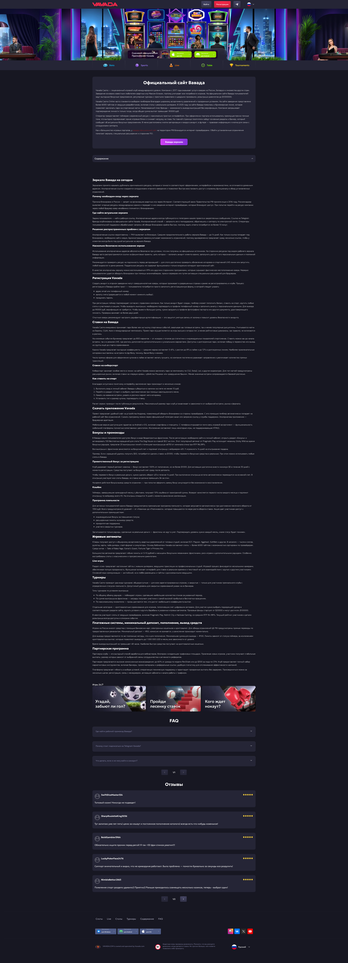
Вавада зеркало (174, 142)
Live (109, 918)
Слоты (99, 918)
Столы (118, 918)
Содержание (147, 918)
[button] (345, 35)
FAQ (160, 918)
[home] (104, 4)
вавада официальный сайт (144, 130)
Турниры (131, 918)
